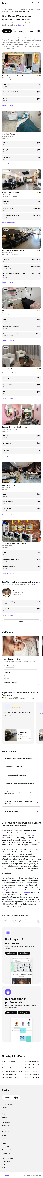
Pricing (4, 1129)
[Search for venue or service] (32, 3)
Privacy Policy (6, 1147)
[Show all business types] (39, 921)
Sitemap (4, 1117)
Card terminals (6, 1132)
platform (27, 892)
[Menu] (38, 3)
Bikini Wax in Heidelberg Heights (12, 1071)
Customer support (7, 1111)
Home (4, 9)
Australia (32, 9)
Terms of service (7, 1150)
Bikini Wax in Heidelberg (9, 1065)
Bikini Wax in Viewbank (9, 1074)
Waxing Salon (13, 9)
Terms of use (6, 1153)
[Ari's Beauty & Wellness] (20, 660)
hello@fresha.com (9, 890)
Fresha (22, 833)
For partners (6, 1125)
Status (4, 1138)
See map (21, 25)
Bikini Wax (23, 9)
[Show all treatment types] (39, 31)
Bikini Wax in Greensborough (11, 1077)
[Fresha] (6, 3)
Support (4, 1135)
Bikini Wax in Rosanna (8, 1068)
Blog (3, 1114)
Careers (4, 1107)
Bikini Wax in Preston (8, 1061)
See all (21, 622)
